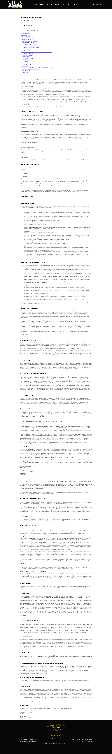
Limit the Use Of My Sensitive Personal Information (56, 743)
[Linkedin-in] (60, 735)
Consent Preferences (56, 738)
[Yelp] (57, 735)
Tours (63, 4)
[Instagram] (52, 735)
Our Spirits (43, 4)
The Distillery (54, 4)
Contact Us (76, 4)
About (35, 4)
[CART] (101, 4)
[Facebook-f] (54, 735)
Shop (69, 4)
